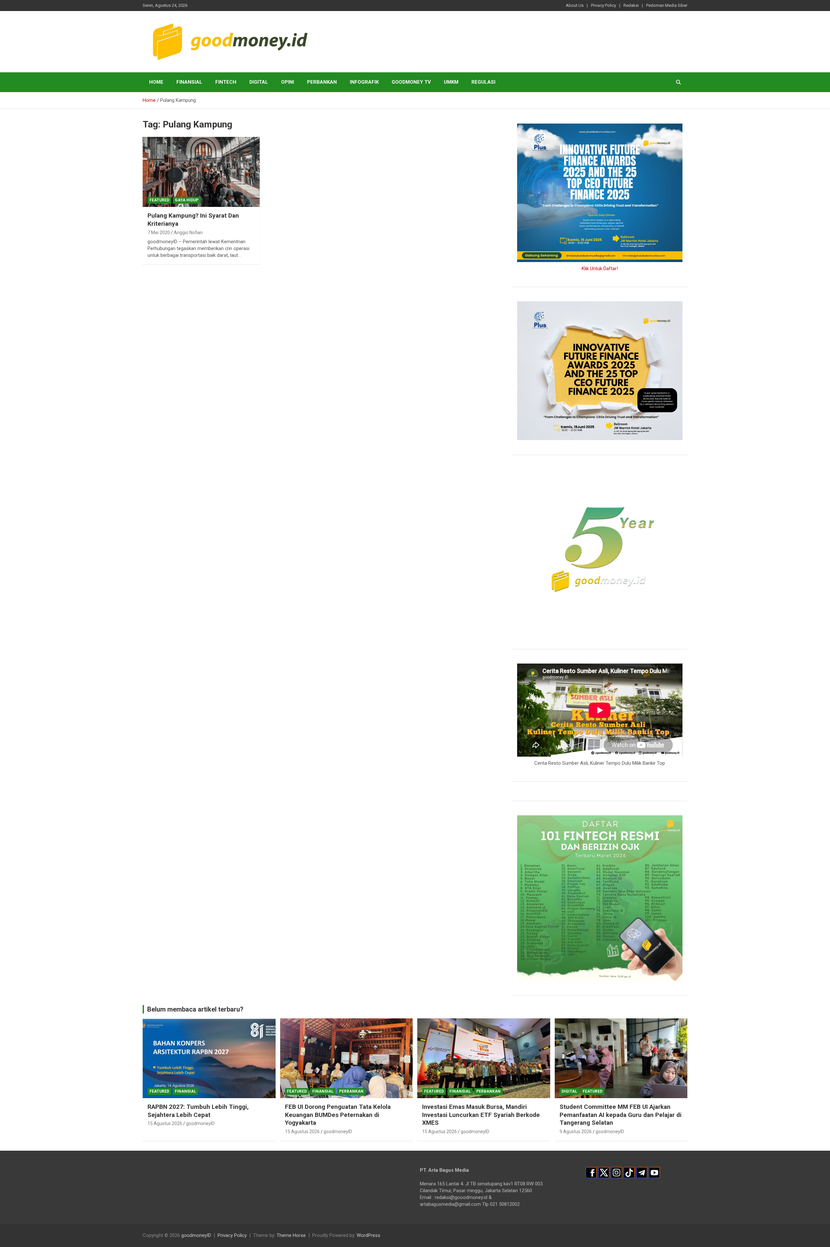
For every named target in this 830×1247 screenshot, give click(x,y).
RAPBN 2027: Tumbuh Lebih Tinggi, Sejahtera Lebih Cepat (198, 1111)
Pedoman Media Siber (666, 5)
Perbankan (322, 82)
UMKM (451, 82)
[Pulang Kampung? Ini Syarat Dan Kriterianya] (201, 172)
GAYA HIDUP (186, 200)
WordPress (368, 1235)
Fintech (225, 82)
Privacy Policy (603, 5)
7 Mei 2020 (159, 232)
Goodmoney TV (411, 82)
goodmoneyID (200, 1123)
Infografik (364, 82)
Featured (159, 200)
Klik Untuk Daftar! (600, 268)
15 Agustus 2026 (165, 1123)
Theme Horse (291, 1235)
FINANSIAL (189, 82)
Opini (287, 82)
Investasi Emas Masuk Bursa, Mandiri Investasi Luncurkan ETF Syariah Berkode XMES (481, 1114)
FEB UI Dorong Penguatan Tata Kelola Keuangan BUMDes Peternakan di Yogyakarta (338, 1114)
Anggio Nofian (188, 232)
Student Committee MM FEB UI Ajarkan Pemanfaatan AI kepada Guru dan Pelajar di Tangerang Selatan (621, 1114)
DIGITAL (258, 82)
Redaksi (631, 5)
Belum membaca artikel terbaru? (195, 1009)
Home (156, 82)
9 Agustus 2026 (576, 1131)
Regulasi (483, 82)
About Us (575, 5)
